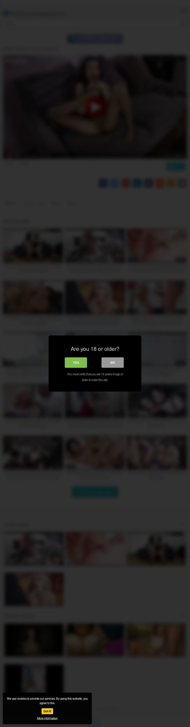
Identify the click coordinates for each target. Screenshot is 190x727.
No (112, 362)
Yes (76, 362)
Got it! (47, 711)
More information (47, 718)
